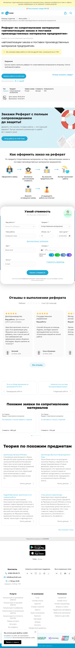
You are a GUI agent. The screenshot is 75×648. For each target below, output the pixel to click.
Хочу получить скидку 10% (37, 8)
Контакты (37, 625)
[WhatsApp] (57, 255)
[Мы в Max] (44, 573)
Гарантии (37, 604)
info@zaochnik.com (14, 577)
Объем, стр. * (46, 232)
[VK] (63, 255)
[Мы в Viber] (36, 573)
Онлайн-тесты (62, 601)
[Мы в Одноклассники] (61, 573)
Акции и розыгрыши (37, 613)
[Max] (69, 255)
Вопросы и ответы (62, 607)
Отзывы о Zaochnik (37, 607)
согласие (55, 278)
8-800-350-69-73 (14, 573)
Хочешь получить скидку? (62, 75)
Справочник (62, 598)
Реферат (6, 91)
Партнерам (37, 619)
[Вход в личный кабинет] (65, 13)
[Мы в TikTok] (69, 573)
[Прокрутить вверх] (70, 639)
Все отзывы (37, 365)
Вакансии (37, 616)
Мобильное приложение (62, 613)
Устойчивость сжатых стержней (53, 419)
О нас (37, 598)
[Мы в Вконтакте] (31, 573)
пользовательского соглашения (28, 278)
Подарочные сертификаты (62, 610)
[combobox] (19, 226)
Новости (37, 610)
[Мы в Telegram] (27, 573)
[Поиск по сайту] (71, 13)
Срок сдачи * (63, 232)
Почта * (8, 260)
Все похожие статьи (66, 530)
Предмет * (45, 222)
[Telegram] (51, 255)
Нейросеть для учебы (62, 616)
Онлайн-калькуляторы (62, 604)
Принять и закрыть (12, 642)
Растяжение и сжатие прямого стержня (17, 419)
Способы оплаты (37, 601)
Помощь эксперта (13, 621)
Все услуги (13, 624)
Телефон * (45, 246)
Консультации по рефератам (13, 608)
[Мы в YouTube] (65, 573)
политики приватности (41, 278)
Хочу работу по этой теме (14, 139)
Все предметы (13, 627)
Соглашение (8, 638)
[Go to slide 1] (31, 435)
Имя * (8, 246)
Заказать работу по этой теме (13, 76)
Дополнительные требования (37, 241)
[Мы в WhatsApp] (40, 573)
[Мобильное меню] (2, 13)
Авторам (37, 622)
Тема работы (10, 232)
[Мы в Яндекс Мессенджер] (48, 573)
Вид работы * (10, 222)
